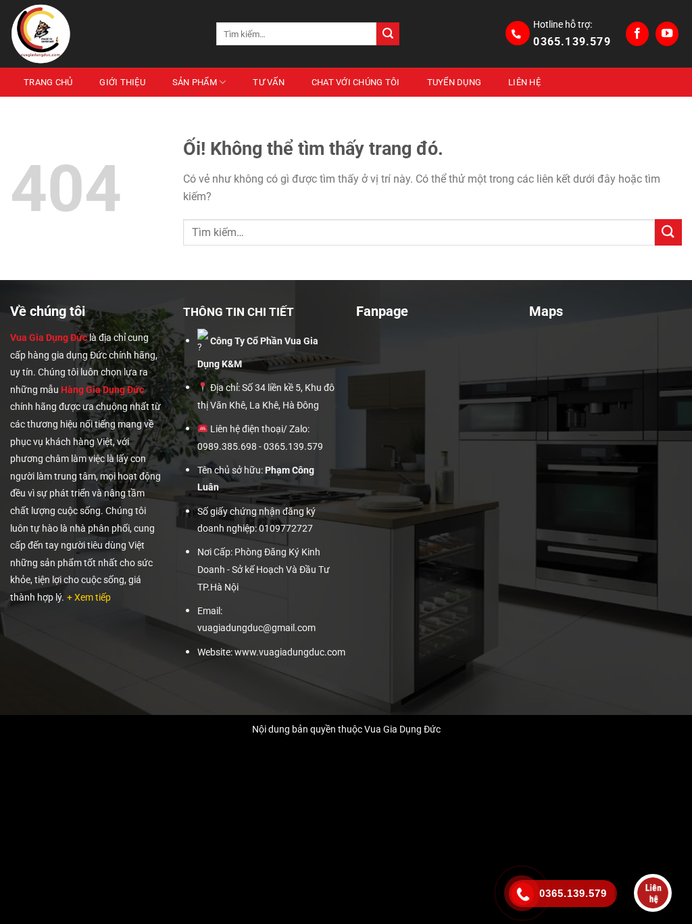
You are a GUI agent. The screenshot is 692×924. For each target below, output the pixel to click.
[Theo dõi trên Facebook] (637, 34)
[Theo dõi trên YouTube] (667, 34)
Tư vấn (269, 82)
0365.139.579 (571, 41)
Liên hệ (524, 82)
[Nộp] (387, 33)
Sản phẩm (194, 82)
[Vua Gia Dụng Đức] (103, 34)
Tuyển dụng (454, 82)
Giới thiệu (122, 82)
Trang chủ (48, 82)
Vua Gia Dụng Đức (48, 337)
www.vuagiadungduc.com (289, 652)
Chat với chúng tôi (356, 82)
